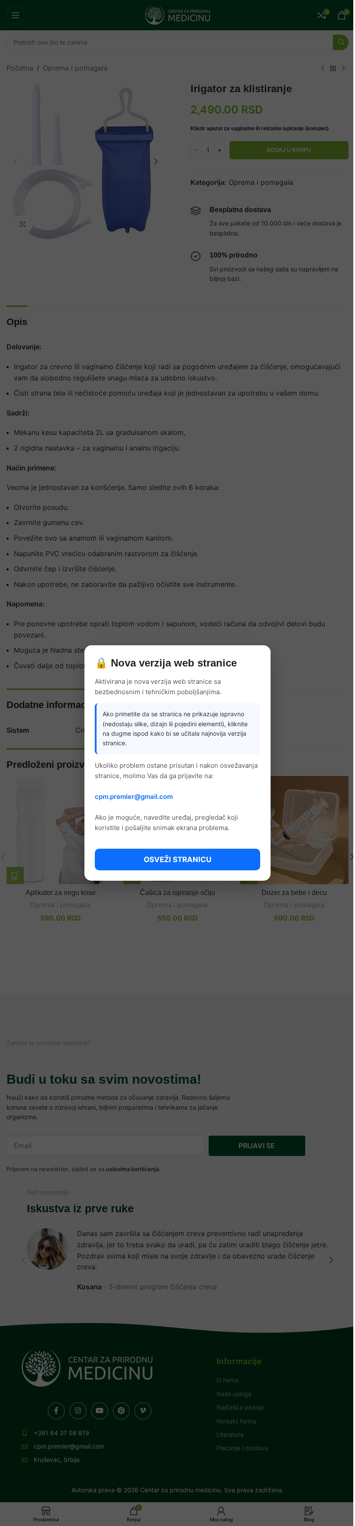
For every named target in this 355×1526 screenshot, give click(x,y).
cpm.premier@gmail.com (134, 796)
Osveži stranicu (177, 859)
